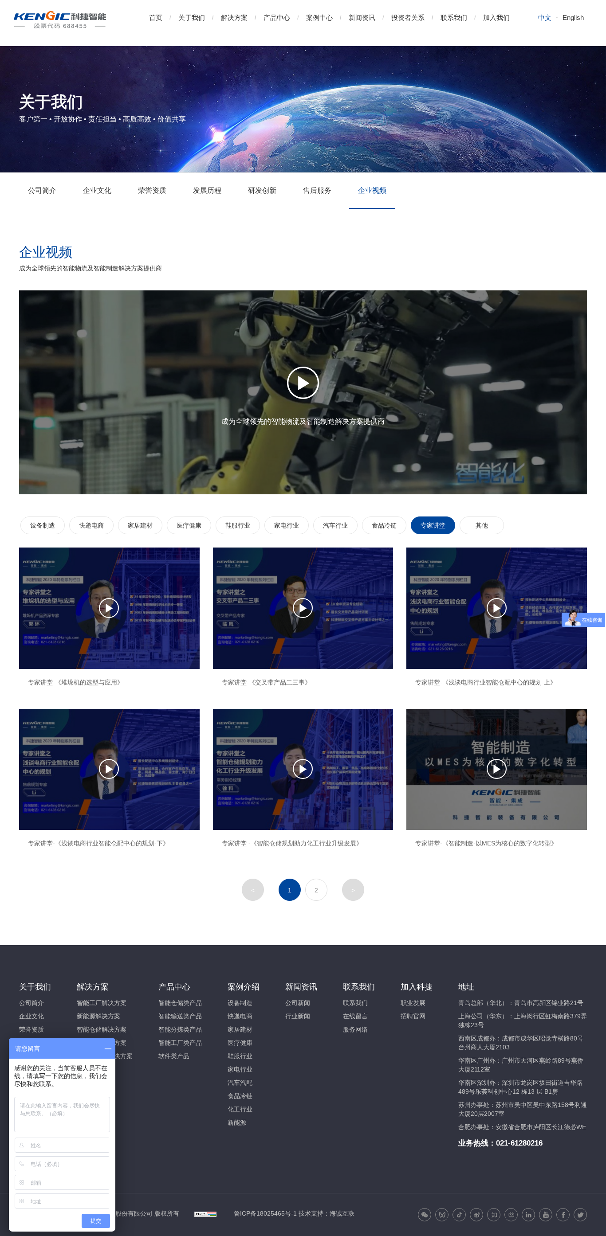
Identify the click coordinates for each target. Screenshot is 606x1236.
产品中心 (277, 17)
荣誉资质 (152, 190)
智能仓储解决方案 (101, 1029)
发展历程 (207, 190)
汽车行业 (335, 525)
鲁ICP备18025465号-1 (265, 1213)
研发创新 (262, 190)
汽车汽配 (240, 1082)
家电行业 (286, 525)
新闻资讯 (362, 17)
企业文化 (97, 190)
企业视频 (372, 190)
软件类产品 (173, 1056)
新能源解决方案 (98, 1016)
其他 (482, 525)
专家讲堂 (433, 525)
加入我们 (496, 17)
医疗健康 (189, 525)
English (573, 17)
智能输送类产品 (180, 1016)
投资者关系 (408, 17)
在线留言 (355, 1016)
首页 (155, 17)
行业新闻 (297, 1016)
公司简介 (42, 190)
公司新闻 (297, 1002)
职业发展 (413, 1002)
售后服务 (317, 190)
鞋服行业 (237, 525)
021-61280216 (519, 1143)
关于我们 (191, 17)
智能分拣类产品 (180, 1029)
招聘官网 (413, 1016)
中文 (544, 17)
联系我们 (454, 17)
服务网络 (355, 1029)
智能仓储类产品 (180, 1002)
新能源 (237, 1122)
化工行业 (240, 1109)
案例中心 (319, 17)
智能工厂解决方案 (101, 1002)
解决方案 (234, 17)
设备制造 (42, 525)
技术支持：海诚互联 (326, 1213)
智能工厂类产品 (180, 1042)
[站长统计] (205, 1213)
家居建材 (140, 525)
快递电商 (91, 525)
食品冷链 (384, 525)
